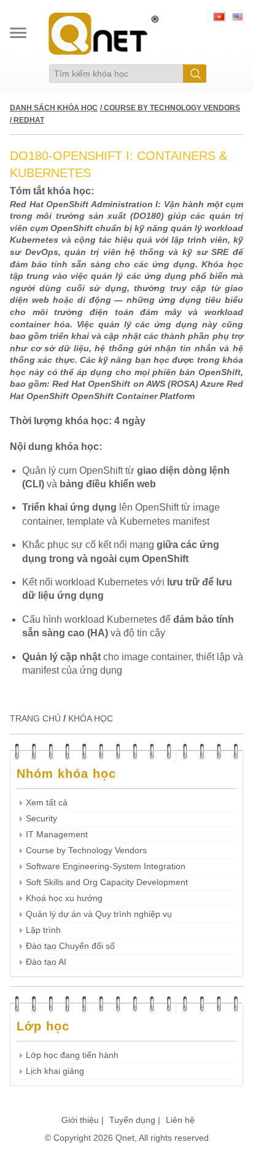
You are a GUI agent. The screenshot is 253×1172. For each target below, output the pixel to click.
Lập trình (43, 930)
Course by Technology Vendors (86, 850)
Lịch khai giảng (55, 1071)
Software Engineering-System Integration (105, 866)
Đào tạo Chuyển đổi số (70, 946)
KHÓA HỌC (90, 718)
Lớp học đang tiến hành (72, 1055)
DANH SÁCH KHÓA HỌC (54, 108)
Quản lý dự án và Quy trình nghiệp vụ (99, 914)
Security (41, 818)
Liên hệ (180, 1120)
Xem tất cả (47, 802)
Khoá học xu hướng (64, 898)
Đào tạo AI (46, 962)
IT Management (57, 834)
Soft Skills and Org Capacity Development (107, 882)
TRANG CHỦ (35, 718)
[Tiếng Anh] (238, 18)
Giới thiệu (80, 1120)
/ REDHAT (27, 120)
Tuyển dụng (132, 1120)
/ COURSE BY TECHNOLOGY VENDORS (170, 108)
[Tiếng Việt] (219, 18)
